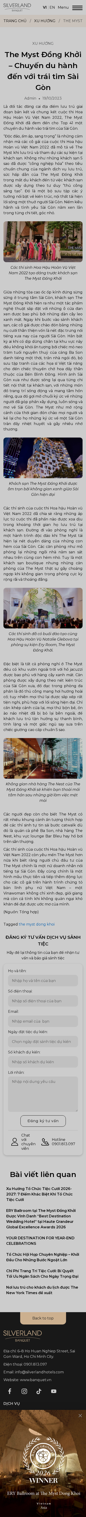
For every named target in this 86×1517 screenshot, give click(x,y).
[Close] (80, 1415)
